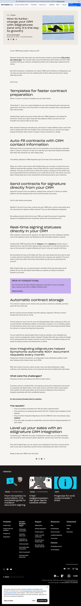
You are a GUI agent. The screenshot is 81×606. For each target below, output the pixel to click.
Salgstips (13, 15)
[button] (22, 5)
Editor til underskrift (24, 552)
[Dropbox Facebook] (7, 569)
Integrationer (6, 536)
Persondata (70, 532)
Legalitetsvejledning (56, 535)
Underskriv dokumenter (22, 535)
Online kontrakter (24, 544)
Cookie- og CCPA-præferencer (40, 536)
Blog (8, 15)
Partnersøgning (55, 549)
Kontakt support (39, 532)
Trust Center (54, 538)
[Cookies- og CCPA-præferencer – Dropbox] (25, 594)
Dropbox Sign (7, 525)
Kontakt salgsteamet (40, 528)
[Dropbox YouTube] (11, 569)
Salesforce (52, 244)
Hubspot (40, 244)
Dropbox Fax (6, 533)
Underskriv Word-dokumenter (24, 556)
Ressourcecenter (55, 532)
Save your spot (60, 1)
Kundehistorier (55, 528)
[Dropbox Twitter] (4, 569)
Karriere (69, 525)
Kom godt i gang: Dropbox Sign (39, 541)
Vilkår (68, 528)
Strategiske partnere (56, 546)
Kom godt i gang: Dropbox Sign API (39, 546)
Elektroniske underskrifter (22, 530)
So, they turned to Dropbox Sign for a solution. (26, 399)
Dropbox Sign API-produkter (8, 529)
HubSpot (17, 418)
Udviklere (52, 4)
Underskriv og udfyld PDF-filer (23, 540)
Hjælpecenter (38, 525)
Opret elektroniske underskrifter (24, 548)
